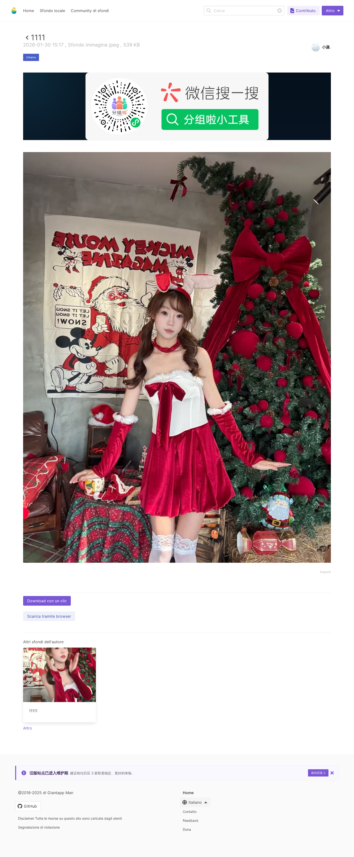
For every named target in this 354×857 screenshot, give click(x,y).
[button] (332, 10)
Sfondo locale (52, 10)
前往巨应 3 (318, 773)
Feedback (190, 820)
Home (28, 10)
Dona (187, 829)
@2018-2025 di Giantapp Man (45, 792)
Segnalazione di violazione (39, 827)
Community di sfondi (90, 10)
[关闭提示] (332, 773)
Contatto (190, 812)
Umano (31, 57)
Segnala (325, 572)
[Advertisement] (177, 175)
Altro (27, 728)
